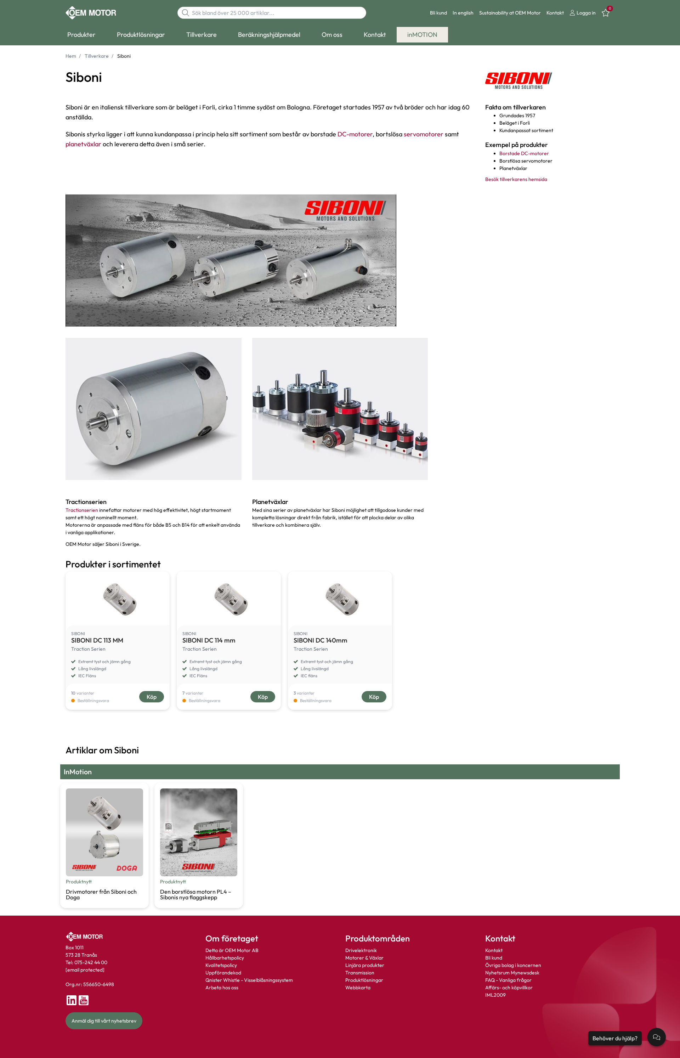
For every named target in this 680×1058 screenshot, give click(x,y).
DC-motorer (355, 134)
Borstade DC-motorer (524, 153)
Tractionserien (86, 502)
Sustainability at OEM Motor (510, 13)
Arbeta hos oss (221, 987)
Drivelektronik (361, 950)
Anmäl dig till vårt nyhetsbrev (104, 1021)
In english (463, 13)
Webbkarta (357, 987)
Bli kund (438, 13)
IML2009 (495, 995)
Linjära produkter (364, 965)
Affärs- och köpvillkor (509, 987)
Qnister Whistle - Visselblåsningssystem (249, 980)
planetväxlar (83, 144)
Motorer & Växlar (364, 958)
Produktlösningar (364, 980)
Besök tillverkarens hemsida (516, 179)
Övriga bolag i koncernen (513, 965)
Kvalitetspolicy (221, 965)
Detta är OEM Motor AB (232, 950)
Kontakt (555, 13)
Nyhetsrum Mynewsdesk (512, 972)
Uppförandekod (223, 972)
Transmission (359, 972)
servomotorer (423, 134)
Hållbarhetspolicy (224, 958)
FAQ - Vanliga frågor (509, 980)
